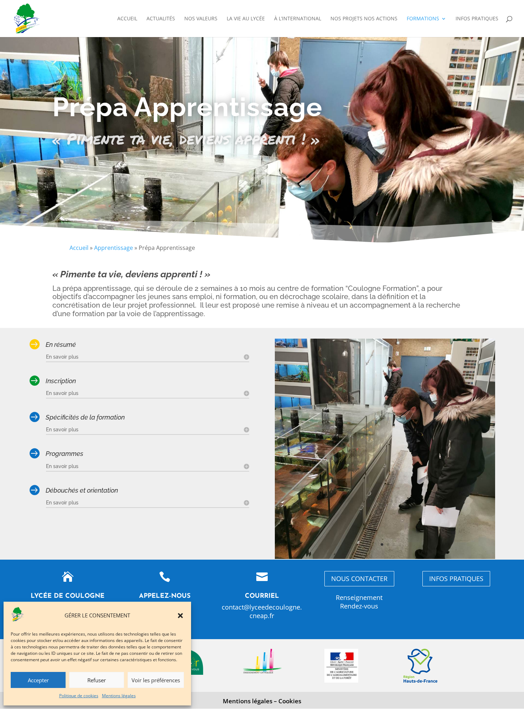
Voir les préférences (156, 680)
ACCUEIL (127, 19)
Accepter (38, 680)
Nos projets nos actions (363, 19)
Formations (423, 19)
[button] (180, 615)
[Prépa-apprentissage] (385, 557)
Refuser (96, 680)
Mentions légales (119, 696)
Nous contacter (359, 578)
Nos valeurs (200, 19)
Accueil (79, 248)
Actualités (161, 19)
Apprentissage (113, 248)
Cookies (289, 701)
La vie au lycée (246, 19)
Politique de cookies (78, 696)
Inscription (61, 381)
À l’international (297, 19)
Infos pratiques (477, 19)
